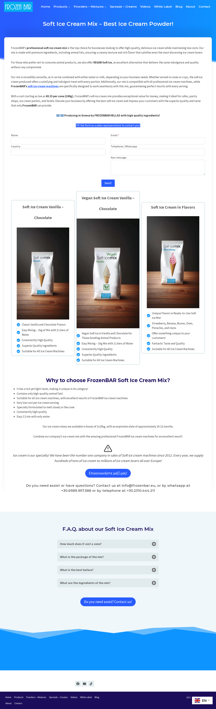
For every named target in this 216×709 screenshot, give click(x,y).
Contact (204, 6)
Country (15, 146)
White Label (163, 6)
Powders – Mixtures (36, 697)
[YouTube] (84, 684)
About (190, 6)
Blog (178, 6)
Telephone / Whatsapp (124, 146)
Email (115, 135)
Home (45, 6)
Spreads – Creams (123, 6)
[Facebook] (78, 684)
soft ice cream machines (43, 86)
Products (18, 697)
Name (14, 135)
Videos (145, 6)
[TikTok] (91, 684)
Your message (118, 157)
